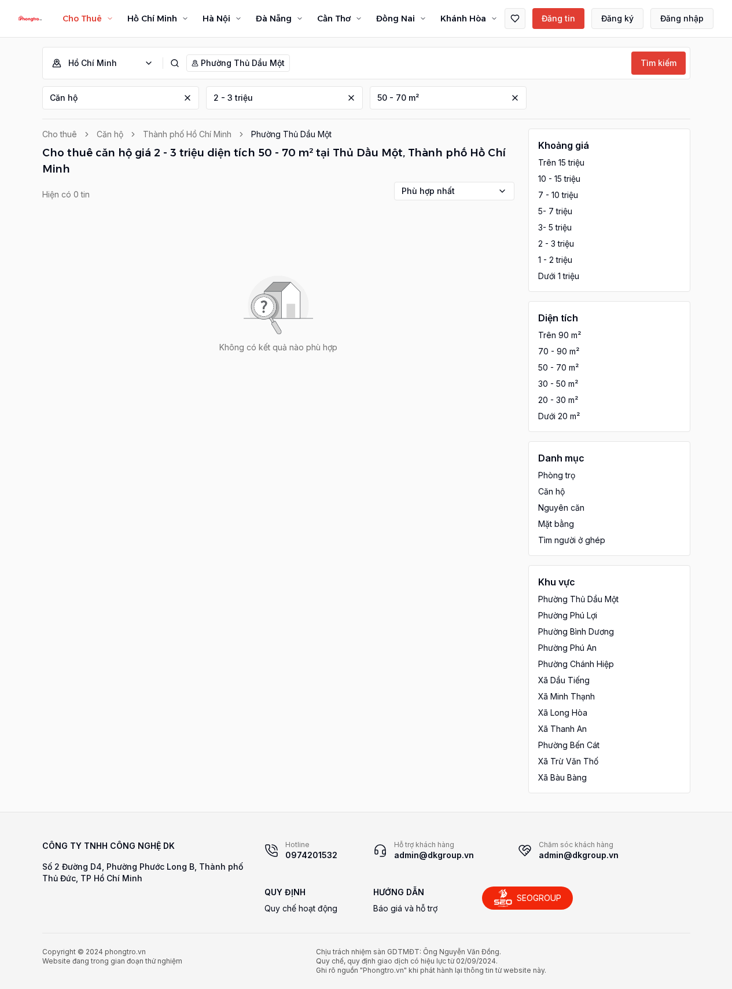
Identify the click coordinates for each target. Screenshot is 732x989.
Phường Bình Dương (576, 631)
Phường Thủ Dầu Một (578, 599)
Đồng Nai (395, 18)
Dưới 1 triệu (558, 276)
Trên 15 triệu (561, 162)
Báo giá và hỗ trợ (405, 908)
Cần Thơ (334, 18)
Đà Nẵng (274, 18)
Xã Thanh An (562, 729)
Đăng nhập (682, 18)
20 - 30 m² (558, 400)
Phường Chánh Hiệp (576, 664)
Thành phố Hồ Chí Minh (187, 134)
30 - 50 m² (558, 384)
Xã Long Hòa (562, 712)
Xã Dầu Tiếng (564, 680)
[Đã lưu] (515, 18)
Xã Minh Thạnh (566, 696)
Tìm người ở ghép (571, 540)
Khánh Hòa (463, 18)
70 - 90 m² (558, 351)
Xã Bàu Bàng (562, 777)
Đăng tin (558, 18)
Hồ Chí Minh (152, 18)
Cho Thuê (82, 18)
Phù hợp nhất (428, 191)
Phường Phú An (567, 648)
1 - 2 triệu (555, 260)
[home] (30, 18)
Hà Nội (216, 18)
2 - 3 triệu (233, 97)
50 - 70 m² (398, 97)
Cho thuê (59, 134)
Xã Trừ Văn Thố (568, 761)
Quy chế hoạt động (300, 908)
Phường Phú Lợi (567, 615)
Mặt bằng (556, 524)
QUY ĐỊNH (285, 892)
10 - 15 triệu (559, 179)
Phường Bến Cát (568, 745)
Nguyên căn (561, 507)
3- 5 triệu (555, 227)
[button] (107, 63)
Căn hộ (64, 97)
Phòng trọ (556, 475)
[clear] (187, 98)
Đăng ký (617, 18)
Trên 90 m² (559, 335)
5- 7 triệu (555, 211)
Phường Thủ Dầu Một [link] (291, 134)
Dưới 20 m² (559, 416)
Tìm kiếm (658, 63)
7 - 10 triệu (558, 195)
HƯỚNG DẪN (398, 892)
